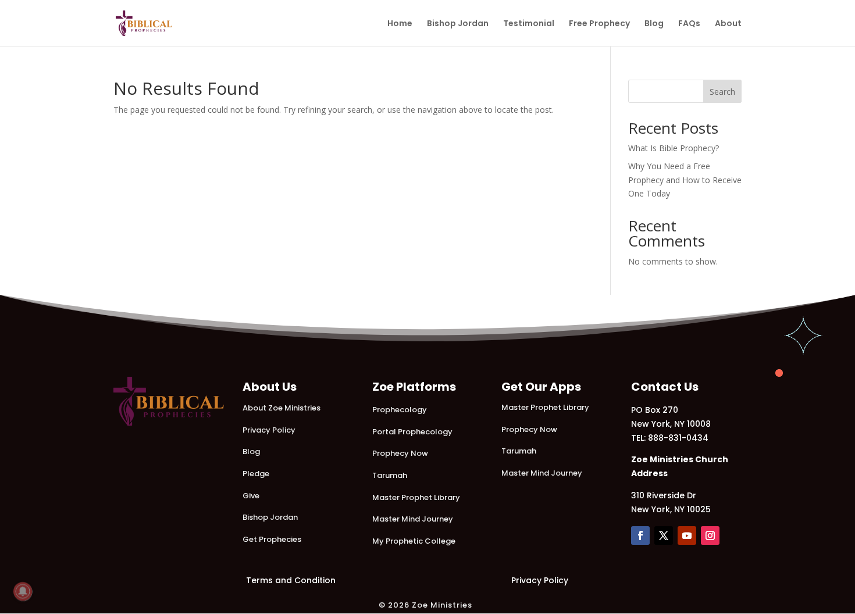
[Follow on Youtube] (687, 535)
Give (251, 495)
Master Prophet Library (416, 497)
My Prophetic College (413, 541)
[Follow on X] (663, 535)
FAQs (689, 24)
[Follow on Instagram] (710, 535)
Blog (654, 24)
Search (722, 91)
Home (399, 24)
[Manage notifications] (22, 591)
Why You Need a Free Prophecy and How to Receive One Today (685, 179)
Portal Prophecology (412, 431)
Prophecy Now (400, 453)
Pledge (256, 473)
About (728, 24)
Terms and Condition (291, 580)
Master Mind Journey (412, 518)
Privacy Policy (269, 429)
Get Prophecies (272, 539)
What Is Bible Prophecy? (673, 148)
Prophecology (399, 409)
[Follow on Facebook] (640, 535)
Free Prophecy (599, 24)
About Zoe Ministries (281, 407)
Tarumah (389, 475)
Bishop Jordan (458, 24)
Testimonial (528, 24)
